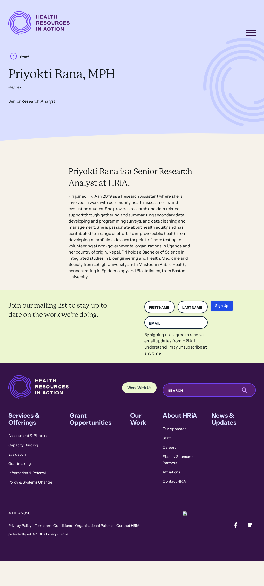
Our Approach (175, 428)
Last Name (192, 307)
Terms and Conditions (53, 525)
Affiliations (171, 472)
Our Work (138, 418)
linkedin (250, 525)
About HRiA (180, 415)
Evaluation (17, 454)
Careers (169, 447)
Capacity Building (23, 445)
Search (175, 391)
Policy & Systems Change (30, 482)
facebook (235, 525)
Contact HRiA (174, 481)
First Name (159, 307)
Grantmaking (19, 463)
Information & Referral (27, 473)
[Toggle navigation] (251, 33)
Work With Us (139, 387)
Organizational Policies (94, 525)
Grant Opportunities (90, 418)
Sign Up (221, 305)
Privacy (51, 534)
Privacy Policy (20, 525)
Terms (63, 534)
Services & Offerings (24, 418)
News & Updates (224, 418)
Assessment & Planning (28, 435)
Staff (24, 56)
